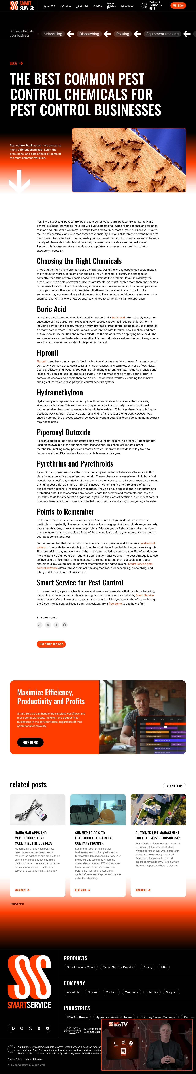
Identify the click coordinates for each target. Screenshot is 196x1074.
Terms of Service (33, 1059)
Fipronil (41, 361)
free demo (115, 603)
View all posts (175, 786)
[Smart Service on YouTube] (47, 1028)
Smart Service (145, 595)
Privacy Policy (14, 1059)
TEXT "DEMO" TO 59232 (51, 644)
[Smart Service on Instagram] (21, 1028)
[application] (147, 1044)
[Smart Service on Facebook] (13, 1028)
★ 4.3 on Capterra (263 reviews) (26, 1064)
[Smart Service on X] (30, 1028)
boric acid (118, 317)
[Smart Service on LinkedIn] (39, 1028)
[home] (23, 5)
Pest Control (17, 903)
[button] (49, 5)
